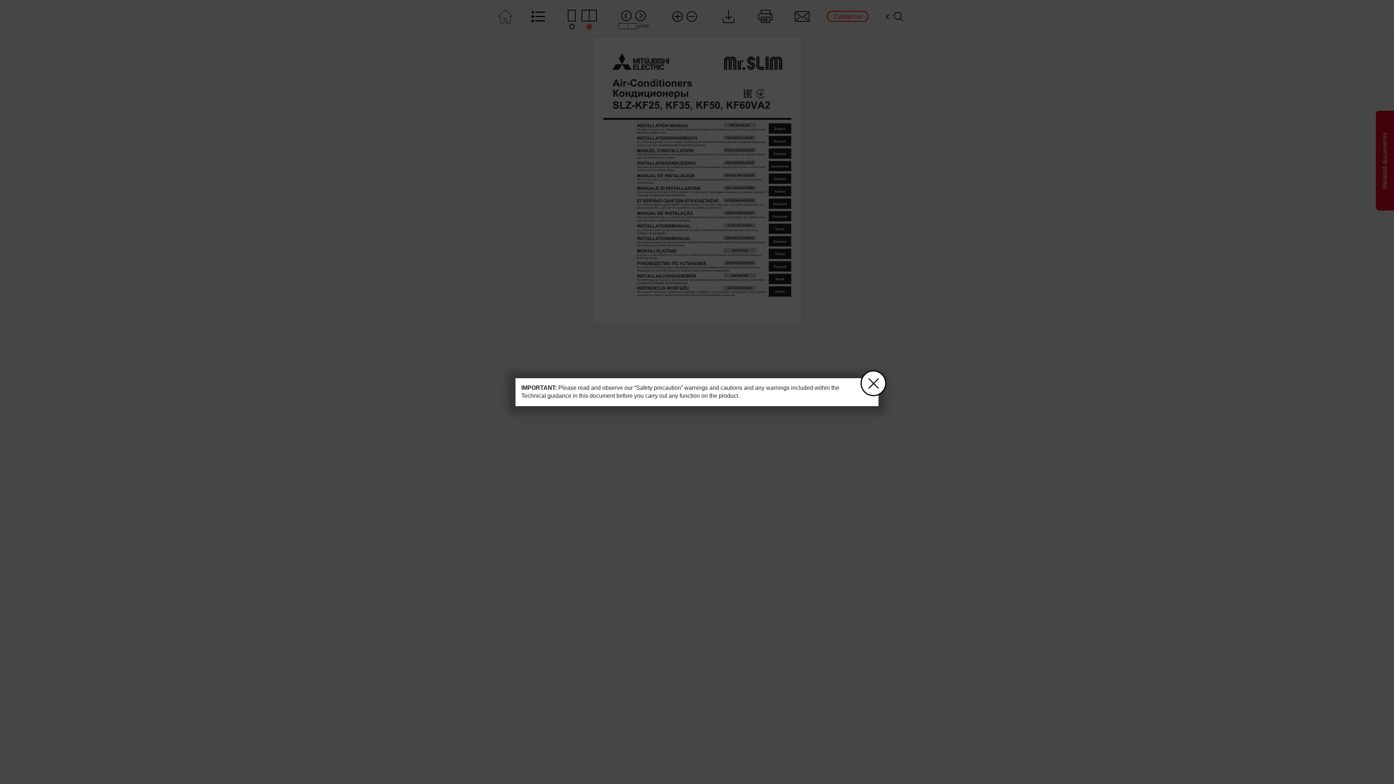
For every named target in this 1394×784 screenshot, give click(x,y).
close (873, 383)
